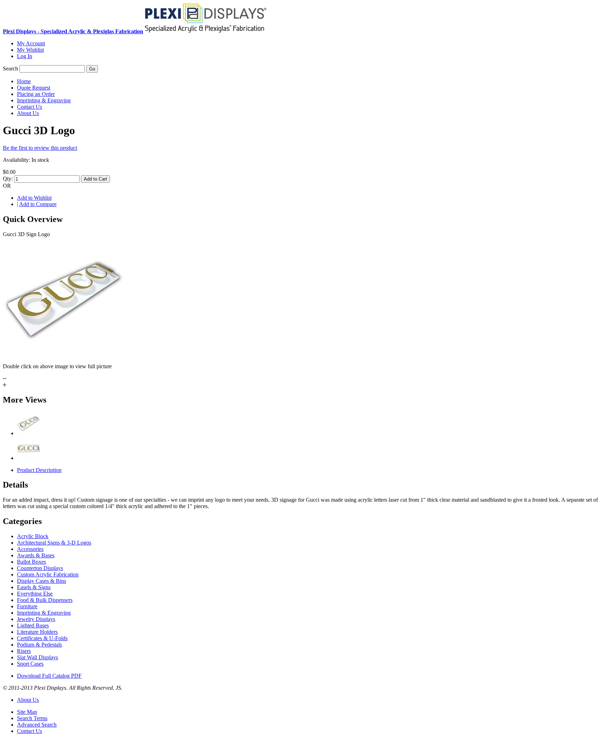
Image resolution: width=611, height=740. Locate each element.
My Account (31, 43)
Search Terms (32, 718)
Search (10, 69)
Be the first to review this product (40, 148)
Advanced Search (37, 725)
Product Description (39, 470)
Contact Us (29, 731)
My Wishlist (30, 50)
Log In (24, 56)
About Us (28, 700)
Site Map (27, 712)
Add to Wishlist (34, 198)
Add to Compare (38, 204)
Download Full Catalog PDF (49, 676)
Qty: (8, 179)
